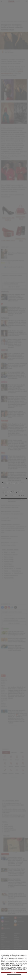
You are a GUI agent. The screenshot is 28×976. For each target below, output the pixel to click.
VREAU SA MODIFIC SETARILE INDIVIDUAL (14, 974)
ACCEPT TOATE (14, 972)
